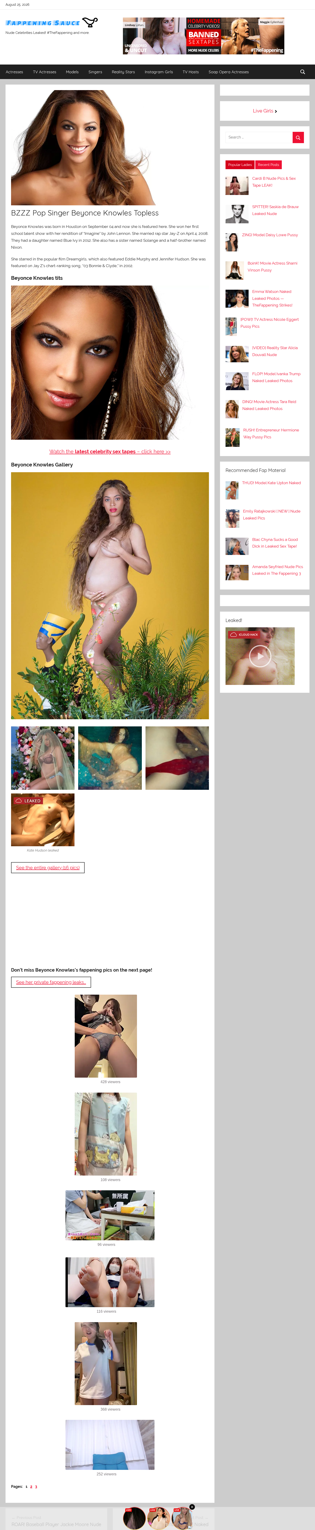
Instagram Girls (159, 71)
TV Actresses (44, 71)
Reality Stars (123, 71)
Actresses (14, 71)
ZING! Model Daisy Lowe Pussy (270, 235)
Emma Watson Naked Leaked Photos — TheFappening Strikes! (272, 298)
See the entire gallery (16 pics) (48, 867)
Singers (95, 71)
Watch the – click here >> (110, 451)
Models (72, 71)
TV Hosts (191, 71)
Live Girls (263, 111)
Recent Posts (268, 165)
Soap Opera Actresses (229, 71)
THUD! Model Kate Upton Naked (271, 483)
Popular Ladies (240, 165)
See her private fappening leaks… (51, 982)
